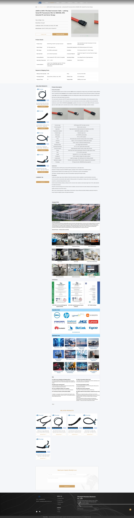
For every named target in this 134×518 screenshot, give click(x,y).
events (76, 2)
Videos (57, 2)
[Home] (39, 2)
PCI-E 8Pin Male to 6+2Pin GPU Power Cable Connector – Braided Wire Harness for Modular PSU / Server (42, 126)
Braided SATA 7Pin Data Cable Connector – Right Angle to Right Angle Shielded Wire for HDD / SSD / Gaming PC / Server (43, 455)
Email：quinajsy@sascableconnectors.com (44, 501)
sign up (95, 508)
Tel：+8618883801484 (41, 499)
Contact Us (70, 2)
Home (46, 2)
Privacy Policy (45, 516)
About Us (63, 2)
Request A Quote (59, 34)
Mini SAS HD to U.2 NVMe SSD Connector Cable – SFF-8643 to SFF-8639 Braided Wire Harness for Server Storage (90, 431)
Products (52, 2)
